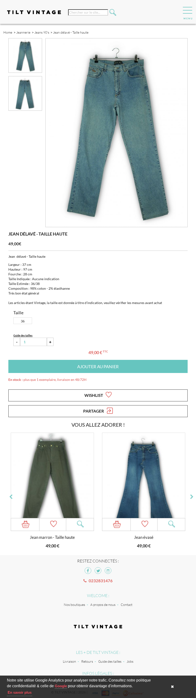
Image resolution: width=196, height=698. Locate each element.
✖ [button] (172, 687)
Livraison (69, 661)
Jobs (130, 661)
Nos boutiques (74, 605)
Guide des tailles (109, 661)
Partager (94, 411)
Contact (126, 605)
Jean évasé (143, 537)
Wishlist (94, 395)
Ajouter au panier (98, 366)
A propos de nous (102, 605)
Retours (87, 661)
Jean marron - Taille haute (52, 537)
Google (61, 686)
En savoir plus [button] (20, 692)
